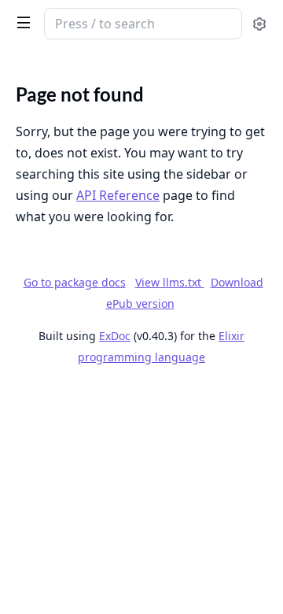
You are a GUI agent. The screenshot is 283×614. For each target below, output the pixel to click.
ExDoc (114, 335)
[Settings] (259, 24)
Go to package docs (75, 282)
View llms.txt (169, 282)
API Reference (118, 195)
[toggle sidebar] (20, 22)
